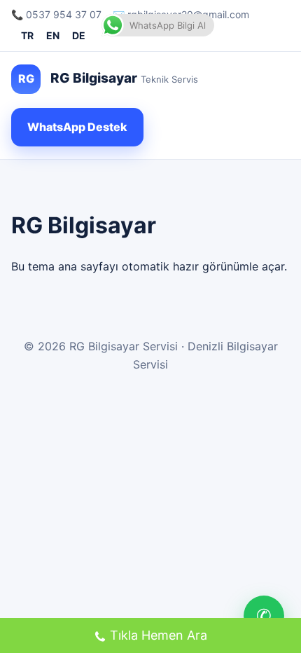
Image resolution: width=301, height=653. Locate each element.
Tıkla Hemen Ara (158, 635)
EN (52, 35)
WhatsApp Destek (77, 127)
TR (27, 35)
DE (78, 35)
